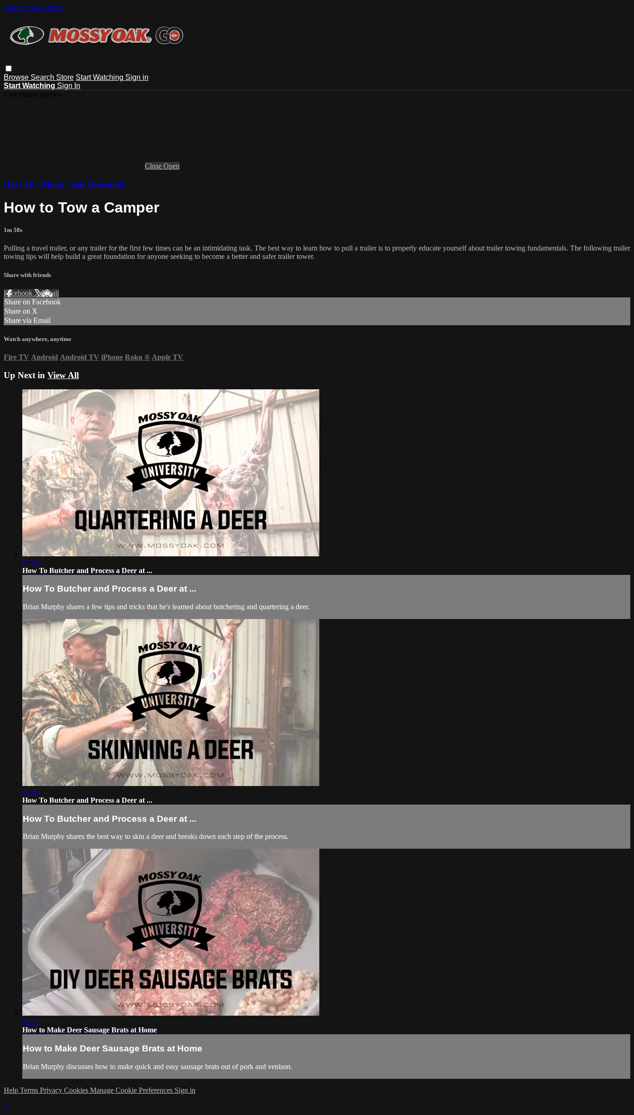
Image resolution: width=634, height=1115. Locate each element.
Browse (17, 77)
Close (154, 166)
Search (43, 77)
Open (171, 166)
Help (12, 1090)
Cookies (77, 1090)
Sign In (68, 86)
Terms (30, 1090)
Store (65, 77)
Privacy (52, 1090)
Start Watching (100, 77)
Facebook (19, 293)
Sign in (137, 77)
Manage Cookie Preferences (132, 1090)
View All (63, 375)
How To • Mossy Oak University (65, 184)
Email (50, 293)
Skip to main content (34, 8)
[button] (9, 68)
